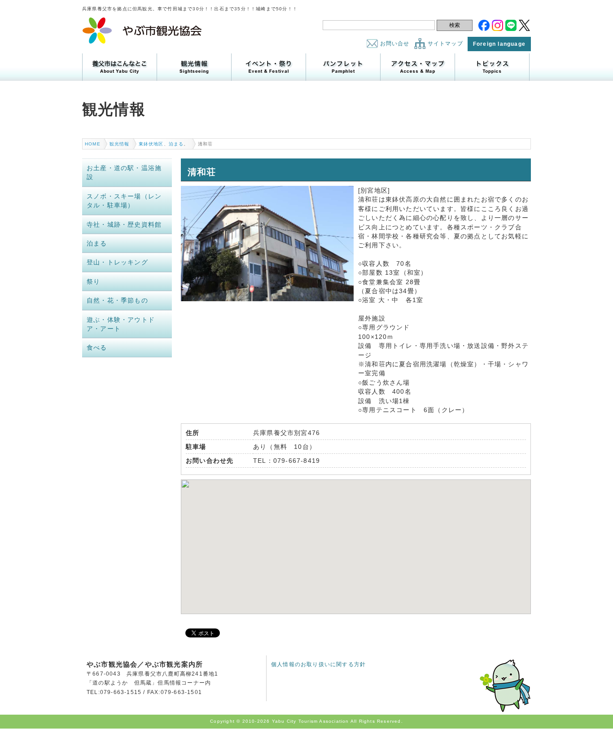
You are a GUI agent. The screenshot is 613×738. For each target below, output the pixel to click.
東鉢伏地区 (151, 143)
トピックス (492, 67)
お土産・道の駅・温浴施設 (124, 172)
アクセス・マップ (418, 67)
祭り (93, 281)
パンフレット (343, 67)
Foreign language (499, 44)
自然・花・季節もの (117, 300)
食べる (97, 347)
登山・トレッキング (117, 262)
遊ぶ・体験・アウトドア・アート (121, 324)
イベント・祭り (269, 67)
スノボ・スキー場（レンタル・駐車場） (124, 201)
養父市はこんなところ (120, 67)
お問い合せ (395, 43)
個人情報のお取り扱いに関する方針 (318, 664)
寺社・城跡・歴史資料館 (124, 224)
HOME (93, 143)
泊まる (176, 143)
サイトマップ (445, 43)
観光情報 (194, 67)
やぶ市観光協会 (142, 30)
